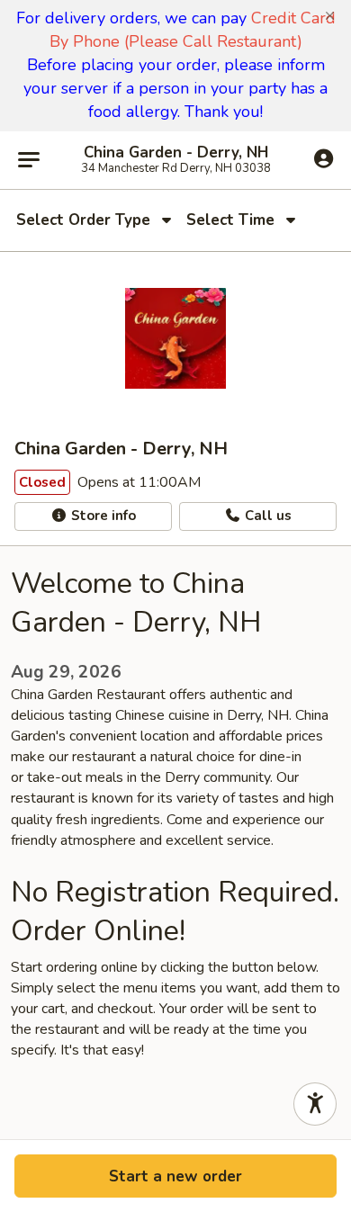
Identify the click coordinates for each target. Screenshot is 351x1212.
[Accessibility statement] (315, 1104)
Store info (102, 516)
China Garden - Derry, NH (176, 153)
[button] (330, 16)
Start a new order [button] (175, 1176)
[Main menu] (29, 160)
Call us (266, 516)
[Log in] (323, 159)
